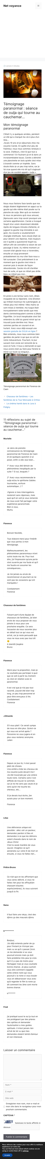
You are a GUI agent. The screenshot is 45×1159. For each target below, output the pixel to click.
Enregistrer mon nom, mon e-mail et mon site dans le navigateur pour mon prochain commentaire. (23, 1106)
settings (25, 1151)
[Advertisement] (22, 35)
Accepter (7, 1155)
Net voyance (12, 6)
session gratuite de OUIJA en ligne (19, 331)
